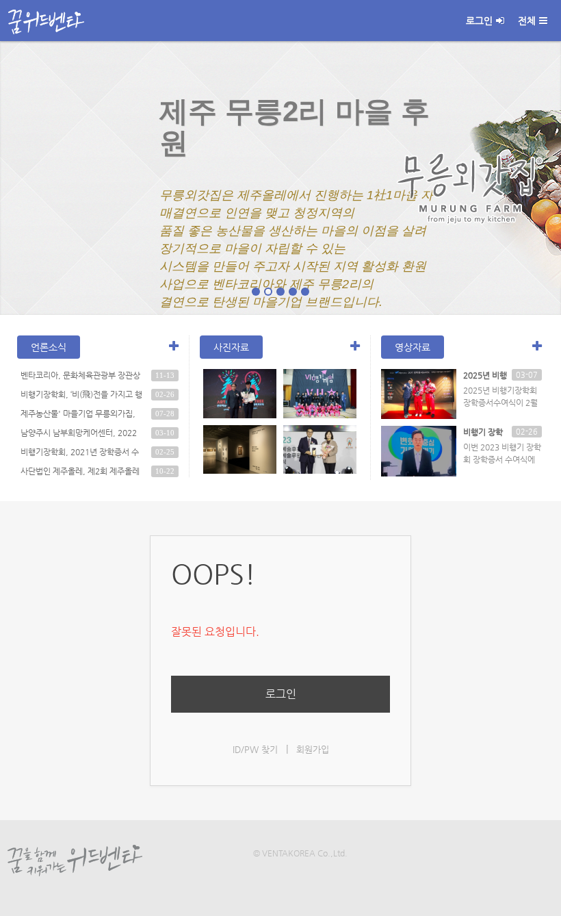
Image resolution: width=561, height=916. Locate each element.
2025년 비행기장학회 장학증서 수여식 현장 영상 (485, 375)
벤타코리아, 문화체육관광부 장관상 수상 (80, 377)
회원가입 (312, 749)
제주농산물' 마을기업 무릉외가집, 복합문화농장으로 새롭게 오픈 (78, 415)
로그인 (479, 20)
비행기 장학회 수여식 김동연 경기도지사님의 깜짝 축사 (484, 432)
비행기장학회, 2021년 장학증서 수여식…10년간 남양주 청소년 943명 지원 (81, 454)
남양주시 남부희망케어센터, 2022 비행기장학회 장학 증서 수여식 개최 (81, 435)
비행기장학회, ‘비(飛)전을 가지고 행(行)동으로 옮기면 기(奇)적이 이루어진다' (81, 396)
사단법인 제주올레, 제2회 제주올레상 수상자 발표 (80, 473)
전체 (527, 20)
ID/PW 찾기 (255, 749)
